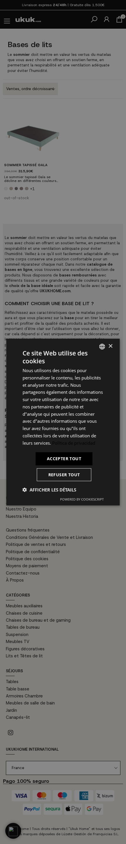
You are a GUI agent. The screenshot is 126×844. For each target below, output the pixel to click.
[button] (49, 489)
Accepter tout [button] (64, 458)
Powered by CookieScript (82, 499)
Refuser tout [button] (64, 474)
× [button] (110, 346)
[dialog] (63, 422)
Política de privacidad (73, 443)
